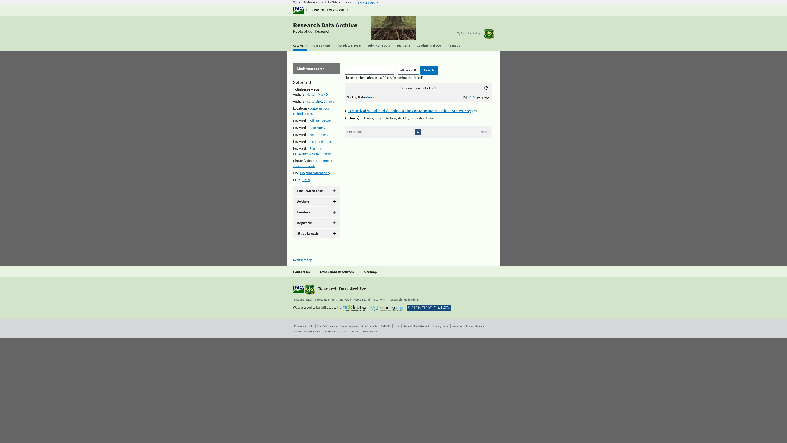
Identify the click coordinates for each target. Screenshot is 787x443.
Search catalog (470, 33)
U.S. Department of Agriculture (327, 10)
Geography (317, 127)
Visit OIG (385, 326)
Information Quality (335, 331)
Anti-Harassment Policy (307, 331)
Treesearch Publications (403, 299)
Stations (379, 299)
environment (318, 134)
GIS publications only (315, 173)
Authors (303, 201)
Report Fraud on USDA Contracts (359, 326)
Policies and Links (303, 326)
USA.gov (354, 331)
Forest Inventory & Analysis (332, 299)
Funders (303, 212)
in (396, 70)
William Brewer (320, 120)
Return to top (302, 260)
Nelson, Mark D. (318, 94)
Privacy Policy (440, 326)
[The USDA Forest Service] (489, 34)
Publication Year (310, 190)
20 (469, 97)
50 (474, 97)
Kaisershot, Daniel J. (321, 101)
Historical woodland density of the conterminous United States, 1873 (410, 111)
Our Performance (327, 326)
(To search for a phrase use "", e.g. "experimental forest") (385, 77)
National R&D (303, 299)
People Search (362, 299)
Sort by (360, 97)
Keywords (305, 222)
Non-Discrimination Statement (469, 326)
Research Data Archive (325, 25)
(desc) (369, 97)
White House (370, 331)
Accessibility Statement (416, 326)
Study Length (307, 233)
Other (306, 180)
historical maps (320, 141)
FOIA (397, 326)
